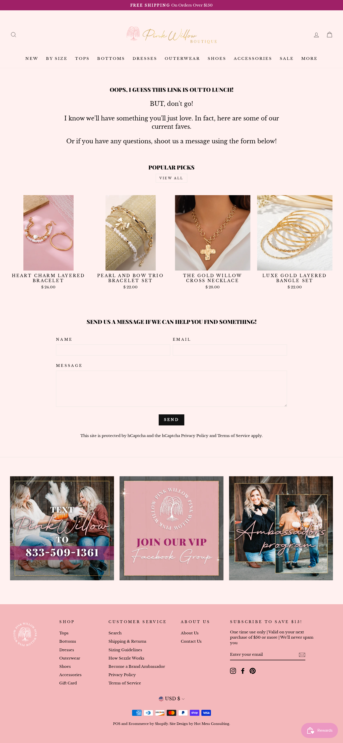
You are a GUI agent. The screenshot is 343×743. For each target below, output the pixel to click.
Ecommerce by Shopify (148, 724)
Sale (287, 58)
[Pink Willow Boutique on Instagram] (233, 671)
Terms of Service (233, 435)
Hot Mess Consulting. (212, 724)
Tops (82, 58)
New (31, 58)
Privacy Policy (194, 435)
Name (64, 339)
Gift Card (68, 683)
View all (171, 178)
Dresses (145, 58)
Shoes (217, 58)
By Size (57, 58)
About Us (190, 633)
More (309, 58)
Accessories (253, 58)
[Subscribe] (302, 654)
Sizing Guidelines (125, 649)
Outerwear (182, 58)
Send (171, 419)
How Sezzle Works (126, 658)
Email (182, 339)
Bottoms (111, 58)
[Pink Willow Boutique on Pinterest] (253, 671)
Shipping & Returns (127, 641)
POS (116, 724)
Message (69, 365)
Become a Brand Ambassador (136, 666)
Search (115, 633)
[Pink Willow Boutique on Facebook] (243, 671)
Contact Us (191, 641)
